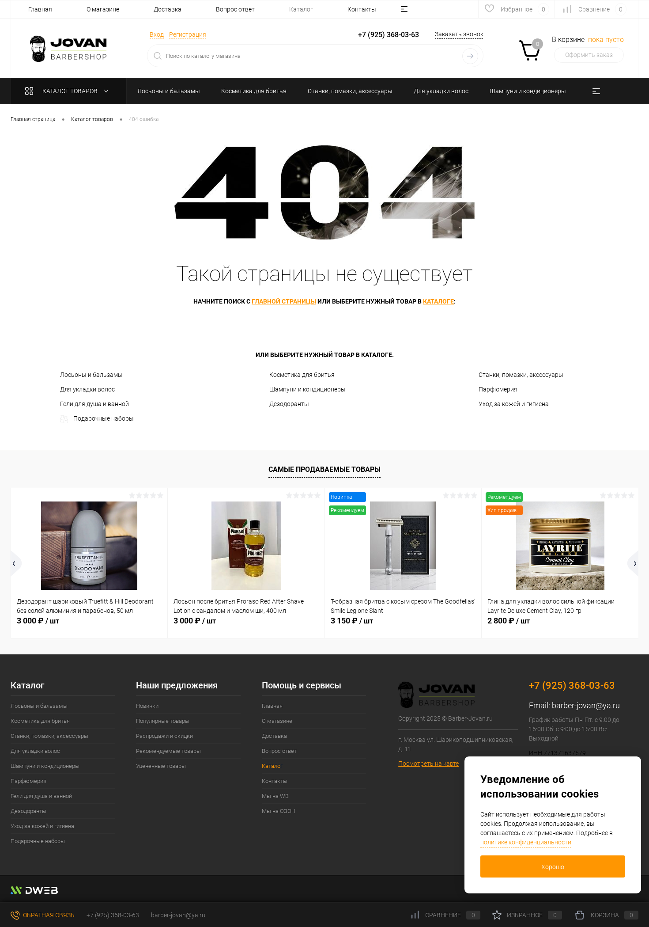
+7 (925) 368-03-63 (113, 915)
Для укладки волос (87, 389)
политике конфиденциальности (525, 842)
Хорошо (552, 866)
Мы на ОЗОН (278, 811)
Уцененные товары (161, 766)
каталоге (438, 301)
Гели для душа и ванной (94, 403)
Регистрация (187, 34)
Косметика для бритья (302, 374)
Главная (40, 9)
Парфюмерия (498, 389)
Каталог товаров (70, 91)
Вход (157, 34)
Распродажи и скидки (164, 736)
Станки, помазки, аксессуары (521, 374)
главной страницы (284, 301)
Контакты (361, 9)
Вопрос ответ (235, 9)
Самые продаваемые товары (324, 469)
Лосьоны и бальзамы (91, 374)
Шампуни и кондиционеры (307, 389)
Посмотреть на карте (428, 763)
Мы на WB (275, 796)
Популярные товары (162, 721)
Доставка (167, 9)
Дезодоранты (289, 403)
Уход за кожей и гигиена (514, 403)
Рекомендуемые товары (168, 751)
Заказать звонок (459, 34)
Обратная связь (48, 915)
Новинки (147, 706)
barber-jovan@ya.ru (586, 705)
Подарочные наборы (103, 418)
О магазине (103, 9)
